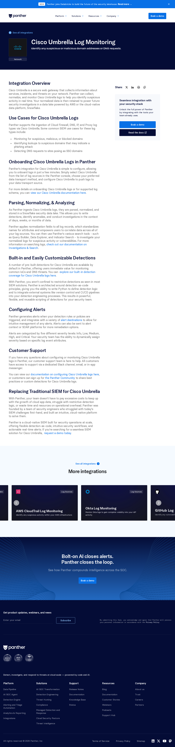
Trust (137, 694)
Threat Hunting (43, 699)
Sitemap (141, 741)
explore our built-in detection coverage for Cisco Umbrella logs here (52, 273)
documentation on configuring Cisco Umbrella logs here (65, 374)
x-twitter (158, 741)
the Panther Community (60, 378)
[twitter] (126, 87)
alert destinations (71, 320)
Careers (139, 699)
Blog (104, 689)
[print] (138, 87)
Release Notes (76, 689)
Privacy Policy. (153, 622)
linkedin (153, 741)
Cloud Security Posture (48, 718)
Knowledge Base (77, 699)
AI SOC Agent (10, 694)
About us (139, 689)
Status (72, 704)
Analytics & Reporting (14, 713)
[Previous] (16, 503)
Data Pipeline (9, 689)
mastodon (170, 741)
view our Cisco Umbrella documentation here (58, 192)
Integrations (9, 718)
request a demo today (57, 433)
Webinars (106, 704)
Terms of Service (100, 741)
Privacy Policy (123, 741)
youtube (164, 741)
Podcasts (106, 710)
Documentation (76, 694)
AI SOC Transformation (48, 689)
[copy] (144, 87)
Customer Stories (111, 699)
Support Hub (108, 715)
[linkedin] (132, 87)
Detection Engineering (47, 694)
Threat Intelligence (45, 723)
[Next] (158, 503)
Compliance (42, 704)
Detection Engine (11, 699)
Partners (139, 704)
